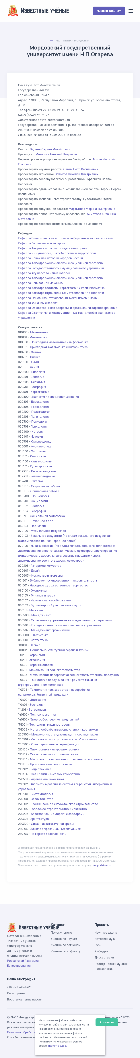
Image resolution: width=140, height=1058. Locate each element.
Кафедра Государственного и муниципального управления (61, 268)
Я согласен (107, 1022)
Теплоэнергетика (43, 714)
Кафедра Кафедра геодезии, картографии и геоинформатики (61, 288)
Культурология (41, 461)
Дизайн (36, 571)
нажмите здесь (57, 1045)
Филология (38, 451)
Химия (35, 362)
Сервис (35, 645)
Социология (40, 496)
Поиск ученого (61, 933)
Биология (38, 372)
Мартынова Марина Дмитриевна (92, 209)
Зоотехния (38, 700)
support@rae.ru (102, 865)
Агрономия (38, 655)
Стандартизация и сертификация (55, 744)
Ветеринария (38, 710)
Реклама (37, 481)
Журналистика (41, 446)
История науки (105, 939)
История (38, 432)
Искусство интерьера (47, 575)
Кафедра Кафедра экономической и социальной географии (61, 263)
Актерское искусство (46, 566)
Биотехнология (42, 794)
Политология (40, 412)
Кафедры (101, 951)
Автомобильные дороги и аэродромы (58, 814)
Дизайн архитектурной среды (52, 824)
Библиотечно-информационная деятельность (63, 580)
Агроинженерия (41, 665)
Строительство (42, 799)
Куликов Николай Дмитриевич (77, 174)
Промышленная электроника (51, 764)
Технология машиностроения (50, 725)
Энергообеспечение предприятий (54, 719)
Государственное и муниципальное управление (66, 625)
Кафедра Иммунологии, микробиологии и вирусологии (57, 253)
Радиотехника (40, 769)
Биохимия (38, 382)
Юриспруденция (42, 441)
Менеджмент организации (50, 630)
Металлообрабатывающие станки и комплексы (64, 729)
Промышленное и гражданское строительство (64, 804)
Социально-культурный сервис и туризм (59, 650)
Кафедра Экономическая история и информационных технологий (65, 238)
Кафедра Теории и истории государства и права (52, 248)
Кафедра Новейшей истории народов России (50, 258)
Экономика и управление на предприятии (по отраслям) (71, 620)
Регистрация (16, 993)
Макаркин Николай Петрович (56, 154)
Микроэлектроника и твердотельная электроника (66, 759)
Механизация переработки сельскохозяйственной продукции (75, 675)
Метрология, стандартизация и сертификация (64, 734)
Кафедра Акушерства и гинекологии (44, 273)
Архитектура (39, 819)
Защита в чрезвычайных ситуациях (55, 829)
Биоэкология (40, 402)
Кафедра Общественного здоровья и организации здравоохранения (67, 308)
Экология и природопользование (55, 397)
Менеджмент (41, 615)
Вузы (98, 945)
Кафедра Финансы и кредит (38, 303)
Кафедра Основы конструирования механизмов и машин (58, 298)
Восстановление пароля (24, 999)
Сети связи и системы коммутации (56, 774)
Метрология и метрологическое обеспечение (64, 739)
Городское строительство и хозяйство (58, 809)
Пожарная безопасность (48, 834)
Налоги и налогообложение (51, 600)
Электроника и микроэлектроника (54, 749)
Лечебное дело (41, 521)
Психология (39, 422)
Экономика (38, 590)
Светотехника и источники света (54, 754)
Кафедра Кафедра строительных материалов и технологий (61, 293)
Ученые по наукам (64, 939)
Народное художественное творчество (59, 585)
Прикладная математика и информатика (59, 342)
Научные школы (106, 933)
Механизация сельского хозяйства (54, 670)
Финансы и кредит (44, 595)
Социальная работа (45, 486)
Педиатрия (38, 526)
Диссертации (104, 957)
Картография (40, 392)
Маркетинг (37, 610)
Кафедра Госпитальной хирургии (41, 243)
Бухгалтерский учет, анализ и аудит (57, 605)
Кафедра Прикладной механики (40, 283)
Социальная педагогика (47, 516)
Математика (39, 332)
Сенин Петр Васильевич (80, 169)
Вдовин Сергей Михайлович (50, 149)
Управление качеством (47, 779)
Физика (36, 352)
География (38, 387)
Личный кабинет (109, 11)
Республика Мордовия (72, 40)
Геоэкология (40, 407)
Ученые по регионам (65, 945)
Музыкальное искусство (48, 531)
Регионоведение (43, 471)
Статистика (40, 635)
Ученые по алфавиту (66, 951)
